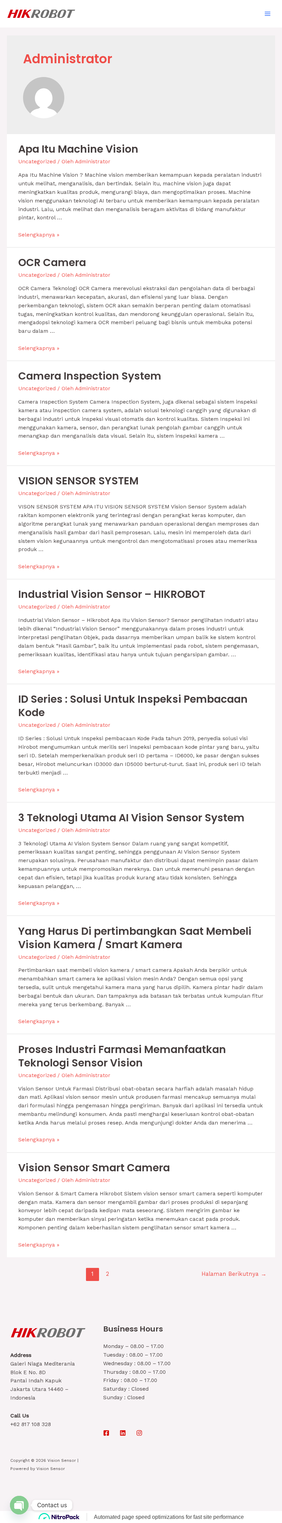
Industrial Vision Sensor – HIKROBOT (111, 594)
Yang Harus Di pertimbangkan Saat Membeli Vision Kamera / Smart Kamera (134, 938)
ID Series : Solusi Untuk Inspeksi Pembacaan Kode (133, 706)
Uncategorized (37, 161)
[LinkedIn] (123, 1433)
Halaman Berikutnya (234, 1274)
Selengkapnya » (38, 235)
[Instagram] (139, 1433)
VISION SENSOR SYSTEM (78, 480)
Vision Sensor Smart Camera (94, 1167)
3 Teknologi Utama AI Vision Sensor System (131, 817)
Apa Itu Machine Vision (78, 149)
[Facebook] (106, 1433)
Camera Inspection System (89, 376)
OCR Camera (52, 262)
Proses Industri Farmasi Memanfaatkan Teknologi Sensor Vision (122, 1056)
